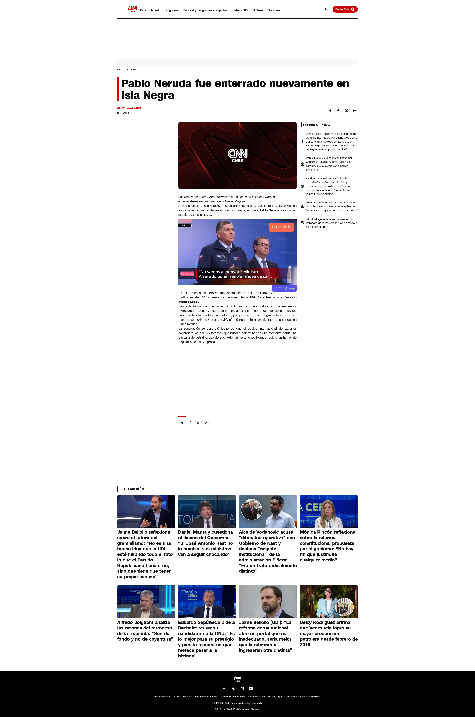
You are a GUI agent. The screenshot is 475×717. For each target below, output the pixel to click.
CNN (126, 113)
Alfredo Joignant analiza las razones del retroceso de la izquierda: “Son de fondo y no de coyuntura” (331, 223)
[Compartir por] (354, 110)
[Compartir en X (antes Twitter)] (346, 110)
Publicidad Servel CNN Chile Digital (265, 696)
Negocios (172, 10)
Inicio (120, 69)
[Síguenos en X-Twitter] (233, 688)
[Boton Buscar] (326, 9)
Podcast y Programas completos (205, 10)
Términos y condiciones (232, 696)
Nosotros (187, 696)
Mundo (155, 10)
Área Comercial (162, 696)
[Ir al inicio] (132, 9)
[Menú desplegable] (121, 9)
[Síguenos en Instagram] (242, 688)
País (143, 10)
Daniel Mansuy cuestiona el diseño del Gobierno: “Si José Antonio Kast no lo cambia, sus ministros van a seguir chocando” (329, 163)
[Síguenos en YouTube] (251, 688)
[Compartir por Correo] (330, 110)
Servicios (274, 10)
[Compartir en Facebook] (338, 110)
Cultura (258, 10)
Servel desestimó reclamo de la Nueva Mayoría (212, 201)
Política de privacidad (206, 696)
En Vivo (176, 696)
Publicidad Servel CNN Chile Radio (303, 696)
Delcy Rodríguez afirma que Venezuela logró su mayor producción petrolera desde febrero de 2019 (329, 633)
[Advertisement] (145, 335)
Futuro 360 (240, 10)
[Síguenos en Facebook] (224, 688)
